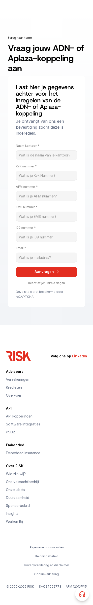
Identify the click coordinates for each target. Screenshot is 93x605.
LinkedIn (79, 356)
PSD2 (10, 432)
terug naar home (20, 37)
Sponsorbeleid (18, 505)
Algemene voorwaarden (47, 547)
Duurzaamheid (17, 497)
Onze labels (15, 490)
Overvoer (13, 395)
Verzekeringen (17, 379)
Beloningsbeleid (46, 556)
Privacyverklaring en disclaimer (46, 565)
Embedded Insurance (23, 453)
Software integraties (23, 424)
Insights (12, 513)
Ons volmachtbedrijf (22, 482)
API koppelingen (19, 416)
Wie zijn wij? (16, 474)
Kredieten (14, 387)
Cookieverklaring (46, 574)
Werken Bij (14, 521)
